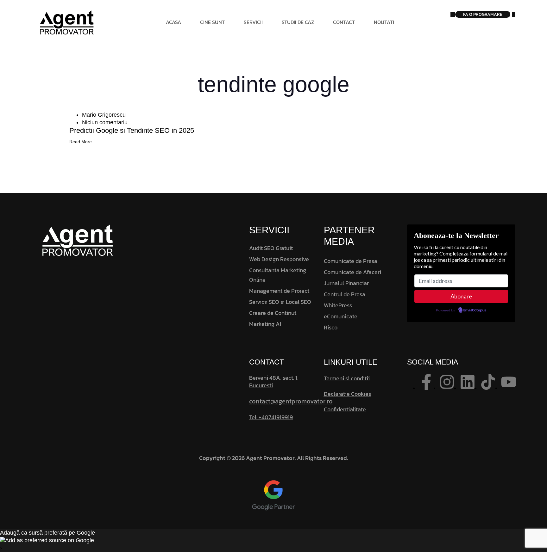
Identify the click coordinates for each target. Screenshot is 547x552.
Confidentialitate (345, 409)
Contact (344, 22)
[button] (273, 540)
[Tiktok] (488, 382)
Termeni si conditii (347, 378)
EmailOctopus (474, 310)
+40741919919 (276, 417)
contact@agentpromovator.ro (291, 401)
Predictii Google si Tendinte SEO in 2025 (131, 130)
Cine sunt (212, 22)
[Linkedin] (467, 382)
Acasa (173, 22)
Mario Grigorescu (104, 115)
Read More (80, 141)
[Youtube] (509, 382)
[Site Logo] (68, 22)
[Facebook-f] (426, 382)
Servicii (253, 22)
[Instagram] (447, 382)
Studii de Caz (298, 22)
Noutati (384, 22)
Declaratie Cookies (347, 393)
